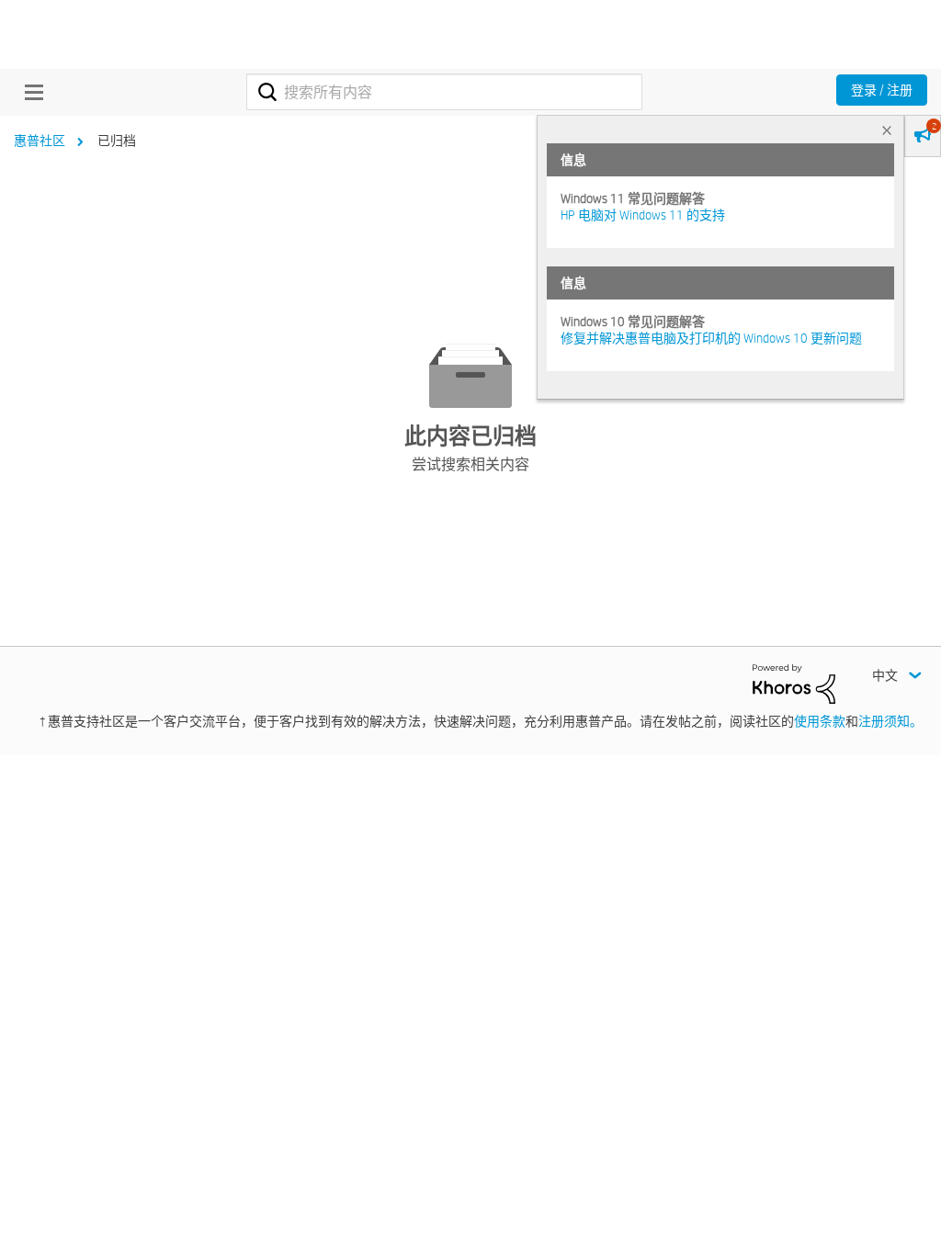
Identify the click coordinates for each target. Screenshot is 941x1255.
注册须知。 (890, 721)
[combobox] (444, 91)
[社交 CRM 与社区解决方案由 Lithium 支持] (794, 682)
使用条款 (819, 721)
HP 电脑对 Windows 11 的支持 (643, 215)
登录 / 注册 (882, 90)
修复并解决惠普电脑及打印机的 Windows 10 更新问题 (711, 338)
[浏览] (29, 92)
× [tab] (886, 130)
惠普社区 (39, 140)
